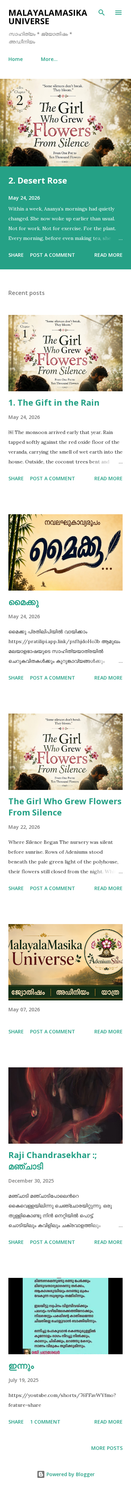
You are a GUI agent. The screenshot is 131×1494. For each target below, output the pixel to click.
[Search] (101, 12)
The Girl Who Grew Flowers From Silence (65, 806)
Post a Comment (52, 255)
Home (15, 59)
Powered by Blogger (70, 1474)
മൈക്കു (23, 601)
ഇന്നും (21, 1365)
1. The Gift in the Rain (54, 402)
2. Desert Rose (37, 180)
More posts (107, 1448)
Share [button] (16, 255)
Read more (108, 255)
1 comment (45, 1421)
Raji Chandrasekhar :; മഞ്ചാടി (52, 1160)
